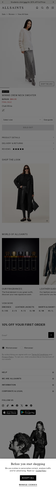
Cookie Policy (41, 471)
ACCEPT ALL (28, 478)
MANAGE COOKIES (28, 485)
